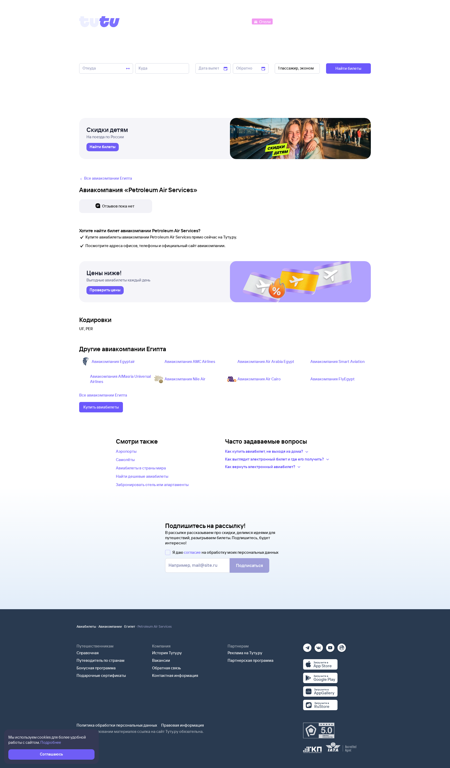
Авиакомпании (110, 626)
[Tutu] (99, 21)
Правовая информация (182, 725)
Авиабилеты (86, 626)
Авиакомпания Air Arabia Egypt (266, 361)
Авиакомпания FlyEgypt (332, 378)
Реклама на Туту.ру (245, 652)
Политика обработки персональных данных (117, 725)
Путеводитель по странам (100, 660)
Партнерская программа (250, 660)
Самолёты (125, 459)
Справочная (88, 652)
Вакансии (161, 660)
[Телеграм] (307, 646)
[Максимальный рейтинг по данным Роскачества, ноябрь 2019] (318, 730)
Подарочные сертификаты (101, 675)
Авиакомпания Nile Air (185, 378)
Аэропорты (126, 451)
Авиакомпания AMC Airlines (190, 361)
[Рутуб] (342, 646)
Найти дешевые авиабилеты (142, 476)
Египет (129, 626)
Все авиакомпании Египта (103, 395)
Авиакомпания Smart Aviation (337, 361)
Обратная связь (166, 667)
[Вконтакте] (319, 646)
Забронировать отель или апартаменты (152, 484)
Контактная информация (175, 675)
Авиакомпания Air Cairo (259, 378)
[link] (102, 147)
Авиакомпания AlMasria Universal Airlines (120, 379)
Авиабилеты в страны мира (141, 467)
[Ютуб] (330, 646)
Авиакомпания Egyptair (113, 361)
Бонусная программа (96, 667)
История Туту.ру (167, 652)
